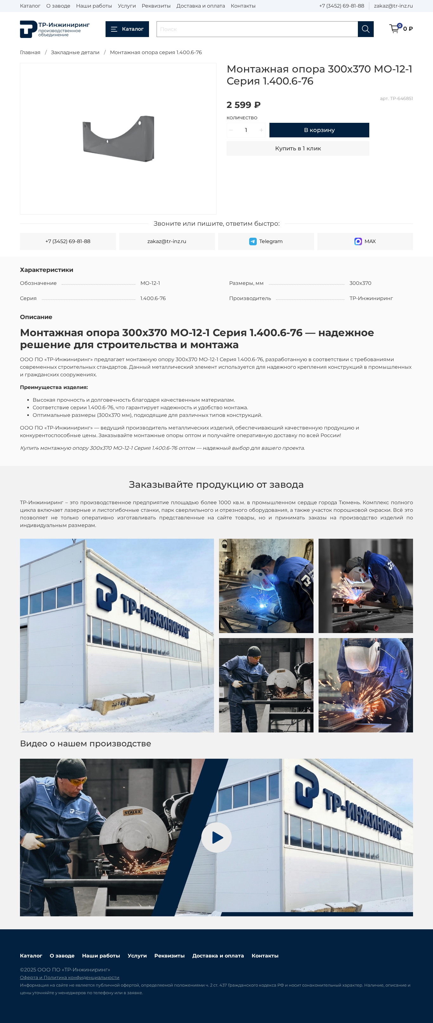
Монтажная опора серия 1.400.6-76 (156, 52)
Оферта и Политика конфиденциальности (70, 977)
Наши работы (94, 6)
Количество (242, 118)
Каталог (30, 6)
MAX (370, 241)
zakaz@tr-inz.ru (393, 6)
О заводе (58, 6)
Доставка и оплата (201, 6)
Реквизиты (156, 6)
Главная (30, 52)
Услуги (127, 6)
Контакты (243, 6)
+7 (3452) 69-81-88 (341, 6)
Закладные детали (75, 52)
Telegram (271, 241)
